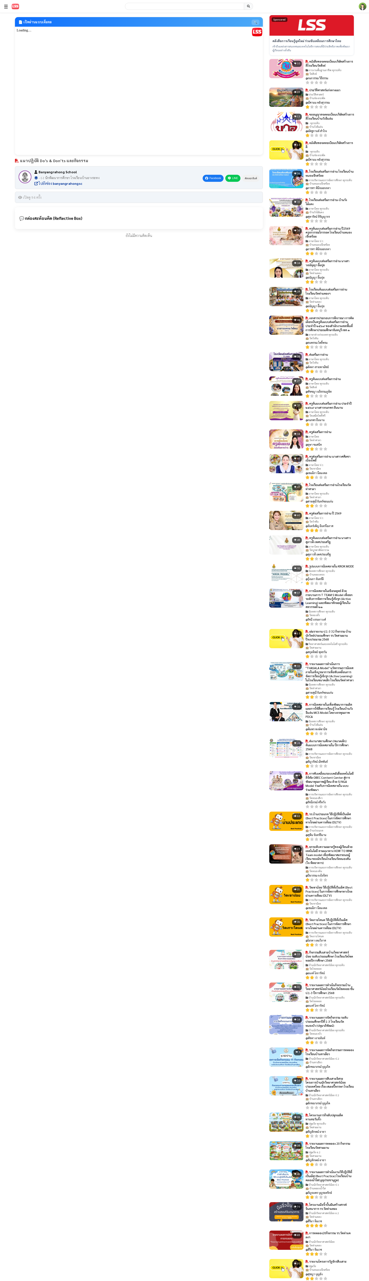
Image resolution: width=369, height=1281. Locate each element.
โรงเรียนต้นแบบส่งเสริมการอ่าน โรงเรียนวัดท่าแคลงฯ (326, 291)
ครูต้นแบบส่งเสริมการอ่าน (325, 379)
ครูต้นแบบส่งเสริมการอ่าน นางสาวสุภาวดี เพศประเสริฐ (328, 540)
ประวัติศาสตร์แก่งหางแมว (324, 90)
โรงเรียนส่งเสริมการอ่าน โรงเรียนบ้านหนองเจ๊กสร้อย (330, 173)
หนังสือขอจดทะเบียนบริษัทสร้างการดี (329, 145)
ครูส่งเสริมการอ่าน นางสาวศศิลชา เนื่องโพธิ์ (328, 458)
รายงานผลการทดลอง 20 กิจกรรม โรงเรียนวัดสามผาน (328, 1145)
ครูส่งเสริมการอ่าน (320, 432)
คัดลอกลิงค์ (251, 178)
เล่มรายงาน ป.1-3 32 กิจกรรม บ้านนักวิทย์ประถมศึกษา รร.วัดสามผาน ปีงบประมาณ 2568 (328, 635)
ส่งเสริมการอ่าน (318, 354)
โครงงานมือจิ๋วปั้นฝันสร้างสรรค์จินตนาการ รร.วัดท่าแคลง (326, 1206)
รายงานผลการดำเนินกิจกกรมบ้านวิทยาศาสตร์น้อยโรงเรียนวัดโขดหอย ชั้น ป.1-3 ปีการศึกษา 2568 (330, 989)
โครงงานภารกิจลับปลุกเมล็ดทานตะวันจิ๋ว (324, 1117)
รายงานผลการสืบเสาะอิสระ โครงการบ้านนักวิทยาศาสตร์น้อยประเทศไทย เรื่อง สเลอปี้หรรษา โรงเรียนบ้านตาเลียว (330, 1085)
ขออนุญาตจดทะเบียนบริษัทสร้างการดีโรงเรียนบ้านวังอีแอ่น (330, 116)
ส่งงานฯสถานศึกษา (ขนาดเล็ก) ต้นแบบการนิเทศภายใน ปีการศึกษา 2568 (327, 745)
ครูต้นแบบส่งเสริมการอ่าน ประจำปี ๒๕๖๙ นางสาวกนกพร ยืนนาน (329, 405)
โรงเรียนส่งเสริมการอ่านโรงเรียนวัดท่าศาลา (328, 487)
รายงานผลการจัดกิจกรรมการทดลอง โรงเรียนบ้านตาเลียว (330, 1052)
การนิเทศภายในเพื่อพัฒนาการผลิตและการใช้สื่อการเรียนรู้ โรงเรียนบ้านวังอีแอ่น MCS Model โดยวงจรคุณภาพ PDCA (329, 710)
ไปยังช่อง (60, 183)
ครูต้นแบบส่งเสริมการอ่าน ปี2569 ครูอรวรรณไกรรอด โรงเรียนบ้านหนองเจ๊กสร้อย (329, 232)
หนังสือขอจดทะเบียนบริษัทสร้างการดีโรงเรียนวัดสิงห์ (329, 63)
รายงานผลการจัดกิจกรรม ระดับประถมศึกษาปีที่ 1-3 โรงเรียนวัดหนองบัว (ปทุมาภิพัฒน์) (327, 1021)
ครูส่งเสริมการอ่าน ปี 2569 (325, 513)
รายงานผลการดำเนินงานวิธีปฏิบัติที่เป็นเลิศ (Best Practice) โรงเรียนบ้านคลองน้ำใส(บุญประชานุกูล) (329, 1176)
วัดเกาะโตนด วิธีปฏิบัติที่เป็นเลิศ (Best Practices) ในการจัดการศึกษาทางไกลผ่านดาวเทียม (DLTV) (328, 924)
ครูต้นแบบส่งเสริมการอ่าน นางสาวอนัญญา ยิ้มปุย (327, 263)
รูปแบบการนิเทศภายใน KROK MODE (331, 566)
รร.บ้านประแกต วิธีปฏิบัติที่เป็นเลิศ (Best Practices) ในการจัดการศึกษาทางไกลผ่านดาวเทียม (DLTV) (328, 818)
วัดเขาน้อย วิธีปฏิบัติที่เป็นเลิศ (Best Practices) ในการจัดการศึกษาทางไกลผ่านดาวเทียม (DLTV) (329, 891)
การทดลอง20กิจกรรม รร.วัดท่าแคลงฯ (328, 1235)
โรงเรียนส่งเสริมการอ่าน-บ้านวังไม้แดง (326, 202)
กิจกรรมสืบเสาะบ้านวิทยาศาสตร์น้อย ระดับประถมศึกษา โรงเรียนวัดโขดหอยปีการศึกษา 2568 (329, 956)
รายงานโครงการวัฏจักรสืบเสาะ (328, 1261)
